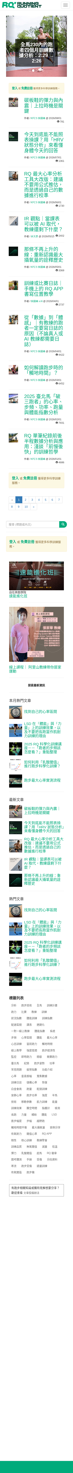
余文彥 (34, 236)
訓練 (44, 1011)
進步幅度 (16, 1120)
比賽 (24, 1011)
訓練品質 (16, 1146)
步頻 (13, 1037)
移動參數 (26, 1101)
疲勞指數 (32, 1069)
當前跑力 (32, 1043)
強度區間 (32, 1050)
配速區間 (16, 1024)
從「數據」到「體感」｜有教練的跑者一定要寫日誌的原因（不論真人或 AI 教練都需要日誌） (43, 331)
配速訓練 (42, 1088)
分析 (13, 1005)
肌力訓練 (42, 1101)
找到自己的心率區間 (40, 712)
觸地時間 (47, 1043)
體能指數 (39, 1031)
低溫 (54, 1146)
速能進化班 (18, 596)
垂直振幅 (26, 1076)
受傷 (39, 1159)
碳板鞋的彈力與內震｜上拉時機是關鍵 (43, 105)
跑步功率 (32, 1095)
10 (26, 506)
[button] (10, 46)
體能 (39, 1037)
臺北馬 (15, 1063)
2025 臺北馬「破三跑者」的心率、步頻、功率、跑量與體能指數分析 (43, 404)
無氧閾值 (32, 1146)
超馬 (39, 1153)
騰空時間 (32, 1108)
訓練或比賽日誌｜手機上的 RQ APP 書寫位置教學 (43, 288)
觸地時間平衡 (19, 1127)
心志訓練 (16, 1043)
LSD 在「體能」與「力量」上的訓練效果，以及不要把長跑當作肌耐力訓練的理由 (42, 730)
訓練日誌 (16, 1082)
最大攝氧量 (38, 1127)
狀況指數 (16, 1018)
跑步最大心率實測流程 (42, 780)
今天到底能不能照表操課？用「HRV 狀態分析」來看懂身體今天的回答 (43, 142)
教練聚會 (42, 1140)
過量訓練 (42, 1165)
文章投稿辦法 (31, 1192)
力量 (24, 1114)
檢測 (57, 1108)
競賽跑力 (52, 1056)
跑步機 (30, 1172)
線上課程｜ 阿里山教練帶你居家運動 (35, 669)
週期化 (41, 1024)
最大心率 (52, 1037)
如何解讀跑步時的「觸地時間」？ (43, 370)
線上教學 (16, 1050)
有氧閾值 (16, 1172)
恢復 (44, 1082)
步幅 (29, 1120)
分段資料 (52, 1159)
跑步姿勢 (39, 1063)
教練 (34, 1011)
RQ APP (47, 1133)
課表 (29, 1024)
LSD (54, 1114)
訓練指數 (47, 1018)
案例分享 (55, 1127)
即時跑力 (26, 1056)
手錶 (29, 1159)
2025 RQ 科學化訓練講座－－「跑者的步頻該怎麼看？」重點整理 (43, 748)
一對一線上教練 (20, 1031)
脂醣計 (46, 1108)
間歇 (39, 1056)
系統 (52, 1031)
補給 (34, 1114)
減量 (44, 1146)
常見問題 (16, 1069)
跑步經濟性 (48, 1050)
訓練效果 (16, 1108)
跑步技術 (26, 1005)
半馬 (54, 1095)
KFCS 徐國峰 (38, 118)
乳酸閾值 (26, 1153)
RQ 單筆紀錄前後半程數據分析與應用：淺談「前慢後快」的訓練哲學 (43, 444)
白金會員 (16, 1088)
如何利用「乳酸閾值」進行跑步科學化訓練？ (42, 764)
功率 (52, 1063)
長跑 (13, 1114)
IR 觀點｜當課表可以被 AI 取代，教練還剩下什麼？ (43, 224)
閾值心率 (32, 1133)
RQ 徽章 (52, 1153)
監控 (13, 1056)
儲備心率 (32, 1082)
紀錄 (26, 1063)
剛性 (13, 1140)
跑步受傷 (26, 1165)
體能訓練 (32, 1018)
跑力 (13, 1011)
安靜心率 (16, 1095)
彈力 (13, 1153)
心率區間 (26, 1037)
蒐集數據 (42, 1076)
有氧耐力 (16, 1133)
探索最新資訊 (36, 685)
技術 (13, 1101)
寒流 (13, 1165)
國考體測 (16, 1159)
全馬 (39, 1005)
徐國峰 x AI (37, 301)
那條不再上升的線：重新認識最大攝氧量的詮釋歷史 (43, 254)
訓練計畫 (52, 1005)
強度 (44, 1095)
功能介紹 (47, 1069)
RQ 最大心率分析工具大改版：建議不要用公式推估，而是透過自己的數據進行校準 (43, 184)
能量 (54, 1101)
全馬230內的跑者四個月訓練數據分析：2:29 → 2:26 (36, 52)
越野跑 (41, 1120)
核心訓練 (26, 1140)
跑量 (29, 1088)
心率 (13, 1076)
